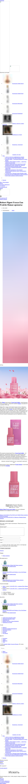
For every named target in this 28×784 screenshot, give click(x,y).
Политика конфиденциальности (10, 628)
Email (1, 539)
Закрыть (2, 550)
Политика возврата (7, 629)
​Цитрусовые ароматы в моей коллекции (14, 175)
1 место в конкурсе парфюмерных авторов (14, 157)
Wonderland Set (6, 620)
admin (4, 586)
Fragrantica (5, 638)
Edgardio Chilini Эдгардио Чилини (11, 644)
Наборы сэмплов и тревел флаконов (11, 621)
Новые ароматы (3, 199)
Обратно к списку (4, 516)
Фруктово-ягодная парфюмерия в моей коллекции (16, 174)
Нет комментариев (12, 566)
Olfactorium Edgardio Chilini (9, 618)
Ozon (4, 641)
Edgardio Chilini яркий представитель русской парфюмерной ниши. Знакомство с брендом (15, 164)
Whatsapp (2, 0)
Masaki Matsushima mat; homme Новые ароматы (13, 580)
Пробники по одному (7, 622)
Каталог (4, 632)
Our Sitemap (5, 633)
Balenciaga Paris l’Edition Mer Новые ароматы (13, 565)
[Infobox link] (1, 196)
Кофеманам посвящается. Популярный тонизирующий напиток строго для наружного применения (15, 171)
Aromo (4, 639)
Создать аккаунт (3, 768)
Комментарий (3, 526)
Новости (4, 627)
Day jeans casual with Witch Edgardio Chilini (14, 158)
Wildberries (5, 640)
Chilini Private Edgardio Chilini (9, 617)
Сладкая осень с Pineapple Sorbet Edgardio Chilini (16, 173)
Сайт (1, 542)
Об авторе (5, 631)
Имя (1, 537)
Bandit (11, 409)
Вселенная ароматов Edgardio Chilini (13, 166)
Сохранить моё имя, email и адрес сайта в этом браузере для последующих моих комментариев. (13, 545)
